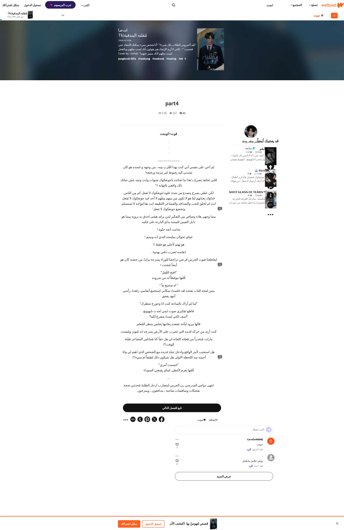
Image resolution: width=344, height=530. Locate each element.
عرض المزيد (224, 476)
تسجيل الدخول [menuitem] (32, 5)
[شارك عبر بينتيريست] (270, 185)
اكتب (86, 5)
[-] (270, 457)
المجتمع (297, 5)
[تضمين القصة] (270, 204)
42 (184, 113)
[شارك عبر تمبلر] (270, 195)
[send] (269, 430)
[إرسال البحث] (173, 5)
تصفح (314, 5)
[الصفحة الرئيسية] (332, 5)
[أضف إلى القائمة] (334, 15)
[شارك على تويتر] (270, 175)
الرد (249, 449)
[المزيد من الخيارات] (177, 440)
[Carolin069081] (270, 441)
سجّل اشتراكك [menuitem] (10, 5)
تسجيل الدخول (153, 524)
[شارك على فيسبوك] (270, 166)
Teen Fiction (124, 40)
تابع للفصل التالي (172, 408)
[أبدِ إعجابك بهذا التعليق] (177, 444)
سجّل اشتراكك (129, 524)
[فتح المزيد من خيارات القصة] (270, 214)
